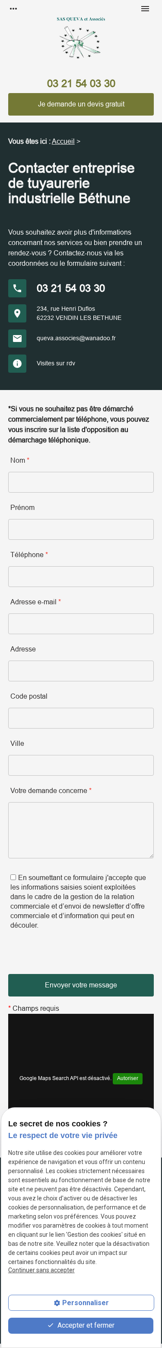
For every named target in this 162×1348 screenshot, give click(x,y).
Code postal (29, 696)
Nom (19, 460)
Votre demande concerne (51, 790)
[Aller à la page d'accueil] (81, 43)
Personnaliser (85, 1303)
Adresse (23, 649)
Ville (17, 743)
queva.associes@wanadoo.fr (76, 338)
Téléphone (29, 554)
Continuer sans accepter (41, 1270)
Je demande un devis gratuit (81, 104)
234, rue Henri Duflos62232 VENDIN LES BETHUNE (79, 313)
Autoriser (127, 1078)
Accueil (63, 141)
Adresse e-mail (35, 602)
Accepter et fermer (85, 1325)
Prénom (22, 507)
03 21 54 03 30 (81, 83)
